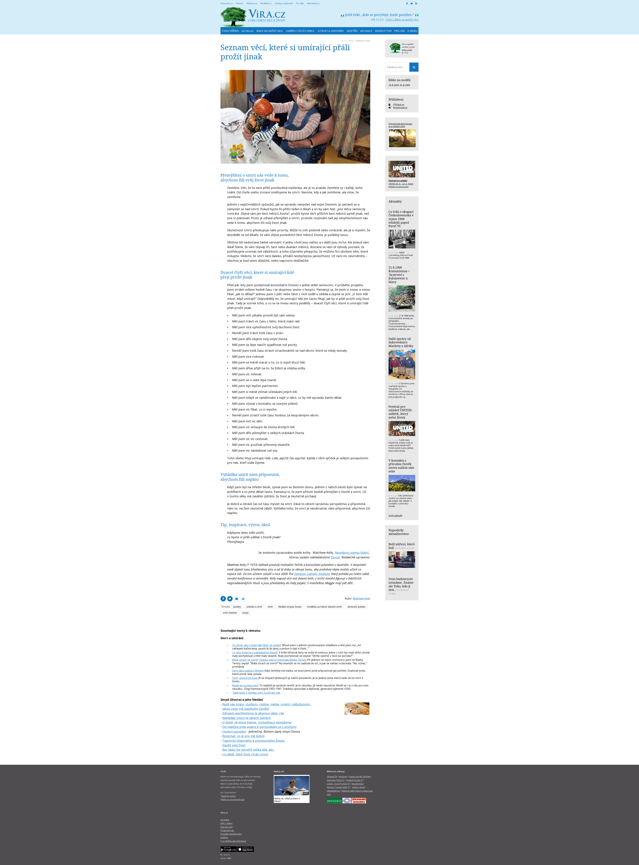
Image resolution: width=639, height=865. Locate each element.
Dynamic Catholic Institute (312, 574)
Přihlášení (396, 99)
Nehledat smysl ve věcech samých (246, 718)
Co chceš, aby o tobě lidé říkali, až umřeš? (256, 645)
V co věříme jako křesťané (233, 841)
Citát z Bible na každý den (402, 19)
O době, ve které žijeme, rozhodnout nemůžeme (257, 722)
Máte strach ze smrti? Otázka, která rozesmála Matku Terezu (269, 660)
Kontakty (224, 819)
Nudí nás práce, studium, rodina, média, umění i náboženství (266, 704)
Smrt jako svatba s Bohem (248, 670)
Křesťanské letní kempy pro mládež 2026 (400, 125)
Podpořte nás (227, 830)
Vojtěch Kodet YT (354, 780)
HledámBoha (333, 790)
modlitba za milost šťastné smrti (324, 606)
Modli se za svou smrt (245, 685)
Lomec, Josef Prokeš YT (338, 783)
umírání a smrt (254, 606)
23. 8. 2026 (405, 84)
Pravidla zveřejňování (231, 833)
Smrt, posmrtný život (245, 678)
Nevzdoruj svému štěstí (352, 553)
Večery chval (358, 787)
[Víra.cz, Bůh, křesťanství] (253, 17)
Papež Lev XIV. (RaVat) (359, 776)
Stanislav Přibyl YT (335, 780)
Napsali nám (226, 826)
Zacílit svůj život (233, 745)
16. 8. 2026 (394, 84)
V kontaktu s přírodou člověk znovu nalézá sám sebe (401, 465)
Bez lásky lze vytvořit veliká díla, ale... (248, 750)
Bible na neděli (400, 80)
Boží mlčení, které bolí (402, 546)
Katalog (224, 837)
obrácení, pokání (356, 606)
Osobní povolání (234, 731)
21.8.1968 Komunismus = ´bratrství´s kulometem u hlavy (399, 274)
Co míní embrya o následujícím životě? (255, 652)
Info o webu (226, 823)
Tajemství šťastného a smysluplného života (253, 741)
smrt (270, 606)
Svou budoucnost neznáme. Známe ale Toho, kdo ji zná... (401, 584)
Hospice (343, 776)
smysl (245, 612)
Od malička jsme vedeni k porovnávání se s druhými (259, 727)
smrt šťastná (230, 612)
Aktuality (395, 201)
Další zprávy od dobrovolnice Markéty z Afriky (401, 342)
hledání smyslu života (289, 606)
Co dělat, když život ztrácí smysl (245, 754)
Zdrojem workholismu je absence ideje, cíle (253, 713)
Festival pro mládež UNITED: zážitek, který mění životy (400, 412)
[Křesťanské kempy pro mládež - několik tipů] (402, 138)
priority (237, 606)
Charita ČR (332, 776)
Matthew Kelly (363, 40)
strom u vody (407, 50)
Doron (335, 557)
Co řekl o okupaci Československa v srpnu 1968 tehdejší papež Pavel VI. (401, 219)
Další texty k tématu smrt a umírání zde (256, 693)
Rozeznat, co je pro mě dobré (243, 736)
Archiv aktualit (395, 515)
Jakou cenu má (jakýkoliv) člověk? (245, 709)
